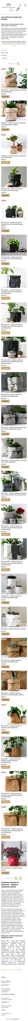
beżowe (23, 44)
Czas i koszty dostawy (6, 999)
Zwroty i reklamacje (6, 981)
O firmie (3, 1015)
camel (14, 45)
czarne (8, 44)
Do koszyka (5, 96)
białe (4, 44)
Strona (9, 63)
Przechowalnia (4, 991)
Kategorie (18, 14)
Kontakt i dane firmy (6, 1013)
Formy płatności (5, 998)
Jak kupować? (4, 1007)
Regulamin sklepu (5, 982)
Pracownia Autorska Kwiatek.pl (7, 14)
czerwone (13, 44)
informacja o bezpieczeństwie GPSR (11, 969)
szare (18, 44)
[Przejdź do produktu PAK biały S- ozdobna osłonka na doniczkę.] (14, 617)
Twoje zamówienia (5, 988)
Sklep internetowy (12, 1019)
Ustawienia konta (5, 990)
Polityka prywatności (6, 1005)
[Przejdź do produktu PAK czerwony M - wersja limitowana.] (14, 853)
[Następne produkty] (16, 878)
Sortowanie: (4, 55)
